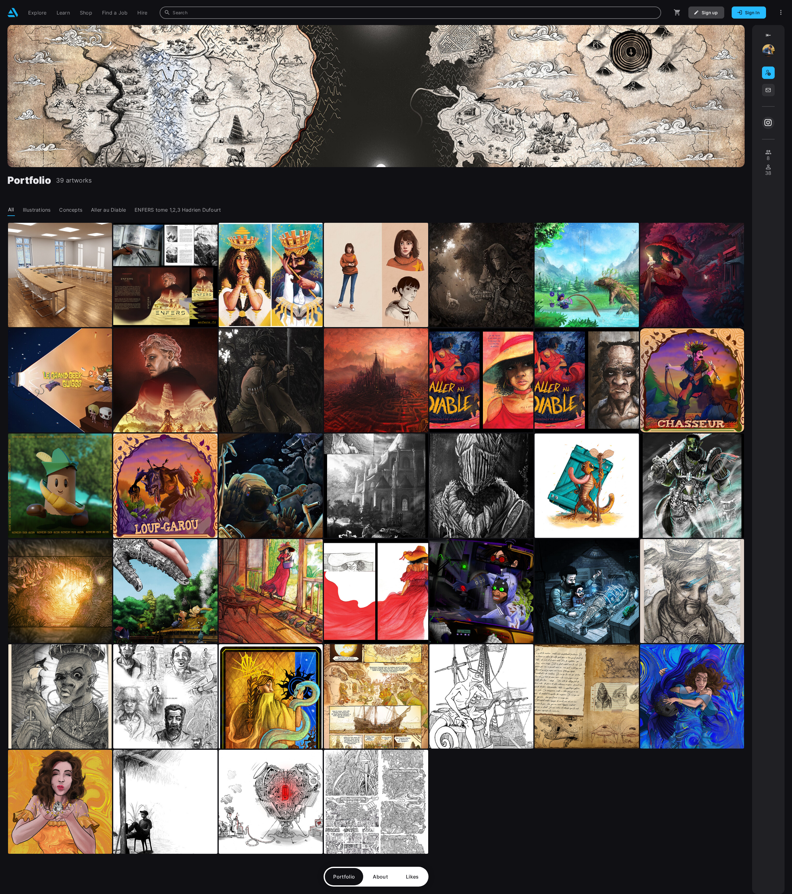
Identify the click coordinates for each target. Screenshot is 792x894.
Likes (412, 877)
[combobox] (410, 12)
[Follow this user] (768, 73)
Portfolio (344, 877)
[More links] (781, 12)
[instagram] (768, 123)
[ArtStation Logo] (12, 12)
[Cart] (677, 12)
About (380, 877)
